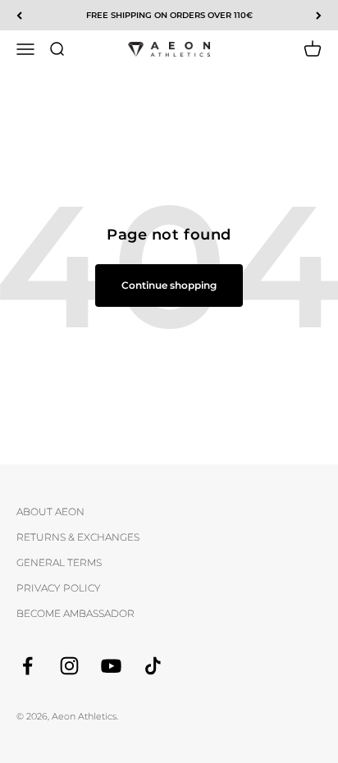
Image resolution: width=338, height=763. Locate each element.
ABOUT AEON (50, 511)
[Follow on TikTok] (153, 666)
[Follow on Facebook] (27, 666)
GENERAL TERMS (59, 562)
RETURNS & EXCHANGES (77, 537)
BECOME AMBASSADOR (75, 613)
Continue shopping (169, 285)
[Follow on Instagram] (69, 666)
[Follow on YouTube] (111, 666)
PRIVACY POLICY (58, 588)
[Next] (319, 15)
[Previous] (19, 15)
